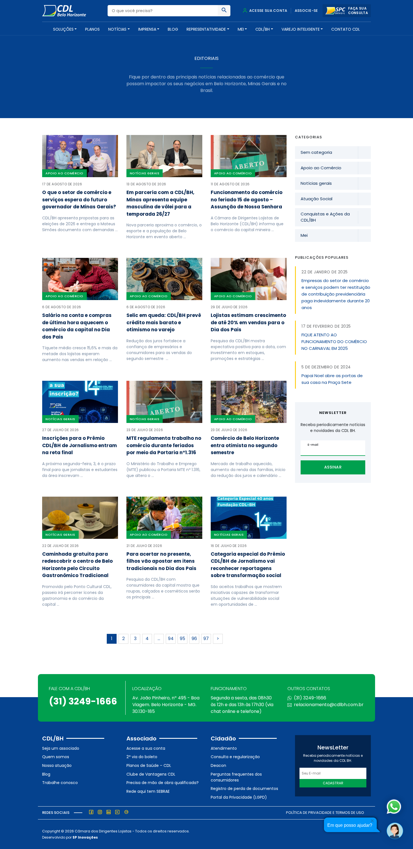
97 (206, 638)
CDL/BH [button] (262, 29)
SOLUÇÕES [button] (63, 29)
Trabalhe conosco (60, 782)
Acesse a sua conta (145, 748)
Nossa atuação (57, 765)
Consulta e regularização (235, 757)
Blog (173, 29)
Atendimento (224, 748)
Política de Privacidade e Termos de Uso (325, 812)
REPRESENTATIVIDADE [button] (206, 29)
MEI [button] (241, 29)
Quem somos (55, 757)
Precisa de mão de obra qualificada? (162, 782)
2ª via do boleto (141, 757)
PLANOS (92, 29)
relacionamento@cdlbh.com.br (329, 704)
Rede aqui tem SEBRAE (148, 791)
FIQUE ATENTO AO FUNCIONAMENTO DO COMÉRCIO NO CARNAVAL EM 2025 (334, 341)
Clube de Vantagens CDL (150, 774)
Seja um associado (60, 748)
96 (194, 638)
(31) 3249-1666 (83, 701)
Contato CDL (345, 29)
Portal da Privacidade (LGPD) (239, 797)
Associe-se (306, 10)
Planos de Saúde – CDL (148, 765)
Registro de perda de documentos (244, 788)
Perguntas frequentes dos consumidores (236, 777)
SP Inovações (85, 837)
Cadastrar (333, 783)
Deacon (218, 765)
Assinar (333, 467)
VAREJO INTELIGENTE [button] (301, 29)
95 (182, 638)
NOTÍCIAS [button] (117, 29)
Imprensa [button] (147, 29)
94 (171, 638)
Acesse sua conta (267, 10)
